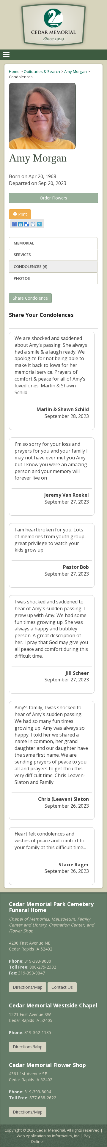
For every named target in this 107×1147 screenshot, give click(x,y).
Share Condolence (30, 298)
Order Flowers (53, 198)
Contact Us (62, 987)
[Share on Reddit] (33, 223)
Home (14, 71)
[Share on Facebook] (15, 223)
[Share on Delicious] (27, 223)
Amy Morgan (75, 71)
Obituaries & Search (42, 71)
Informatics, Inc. (66, 1135)
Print (22, 214)
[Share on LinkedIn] (21, 223)
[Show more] (40, 223)
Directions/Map (28, 987)
